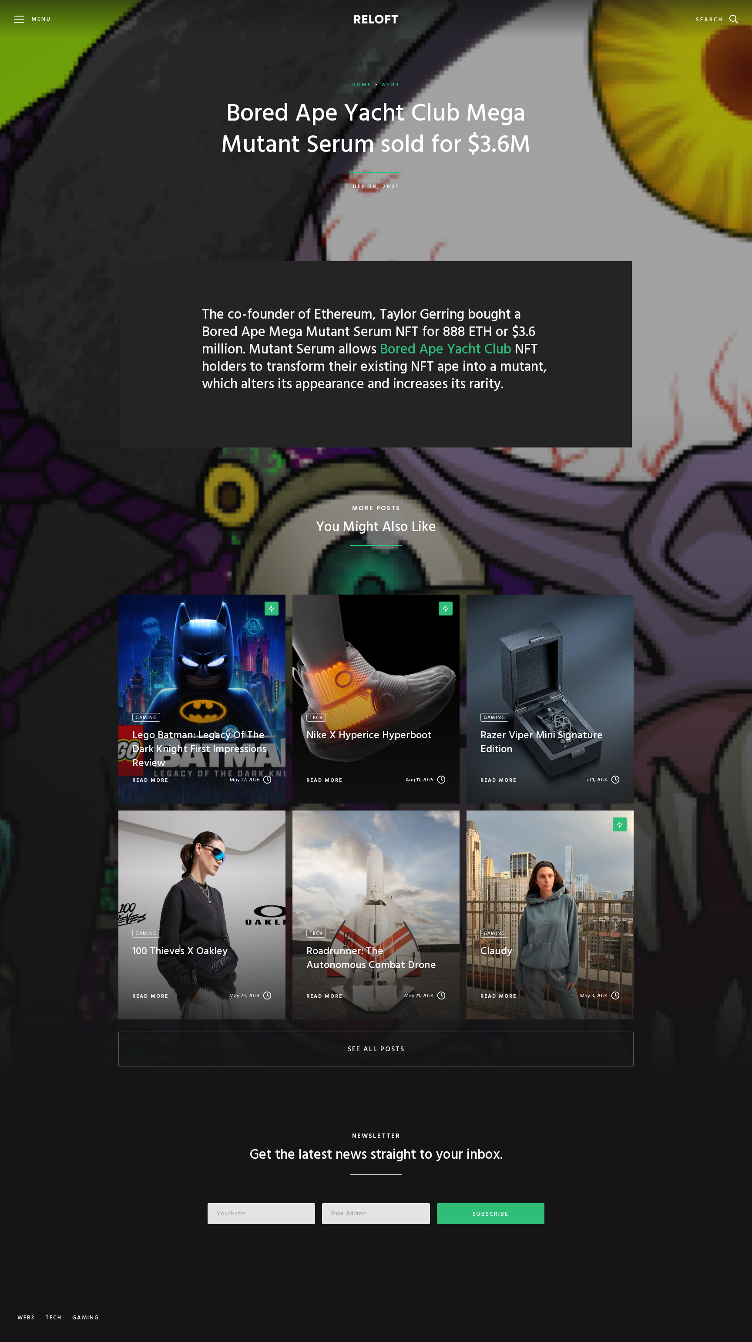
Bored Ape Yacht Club (445, 350)
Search (709, 19)
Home (362, 84)
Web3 (390, 84)
